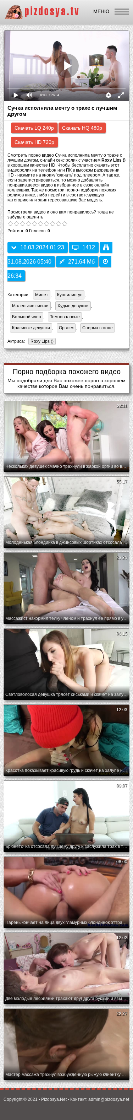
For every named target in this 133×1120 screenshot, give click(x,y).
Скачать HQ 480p (82, 128)
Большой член (26, 316)
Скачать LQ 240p (34, 128)
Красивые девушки (31, 327)
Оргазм (66, 327)
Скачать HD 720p (34, 142)
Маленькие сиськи (30, 305)
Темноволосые (65, 316)
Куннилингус (69, 294)
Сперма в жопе (97, 327)
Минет (41, 294)
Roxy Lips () (42, 341)
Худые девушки (73, 305)
